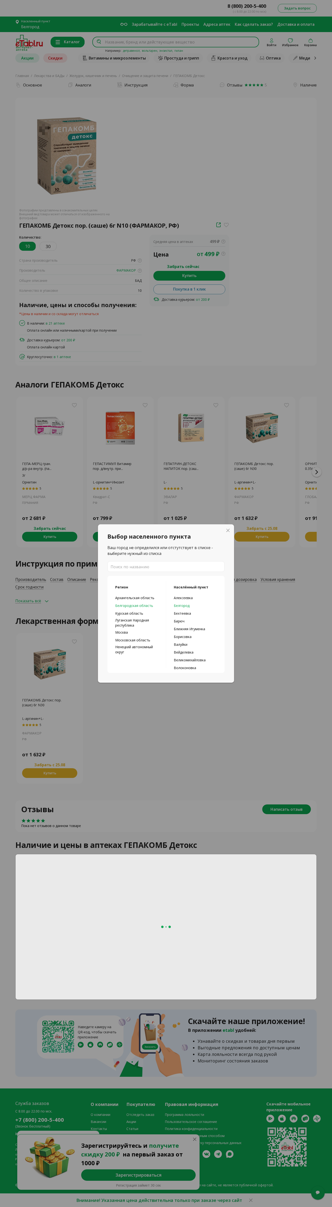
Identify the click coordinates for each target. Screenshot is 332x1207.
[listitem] (136, 598)
